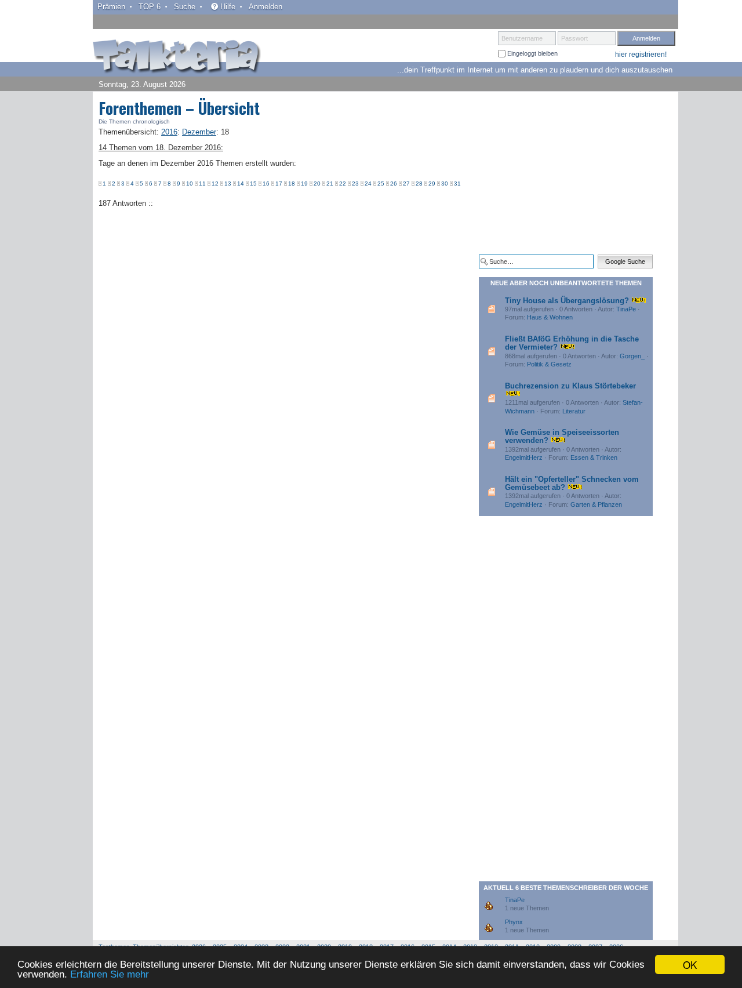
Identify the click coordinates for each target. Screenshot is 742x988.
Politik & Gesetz (549, 364)
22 (342, 183)
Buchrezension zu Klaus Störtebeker (570, 386)
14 (240, 183)
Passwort (574, 38)
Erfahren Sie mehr (109, 974)
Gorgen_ (632, 356)
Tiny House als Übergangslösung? (567, 300)
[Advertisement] (566, 172)
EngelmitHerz (524, 457)
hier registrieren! (641, 54)
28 (419, 183)
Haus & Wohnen (550, 317)
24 (368, 183)
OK (690, 964)
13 (227, 183)
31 (457, 183)
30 (444, 183)
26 (393, 183)
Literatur (573, 411)
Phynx (514, 921)
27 (406, 183)
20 (317, 183)
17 (278, 183)
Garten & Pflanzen (596, 504)
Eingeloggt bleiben (531, 53)
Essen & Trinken (593, 457)
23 (355, 183)
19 (304, 183)
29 (431, 183)
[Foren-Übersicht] (177, 57)
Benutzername (522, 38)
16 (266, 183)
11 (202, 183)
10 (189, 183)
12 (215, 183)
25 (380, 183)
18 (291, 183)
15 (253, 183)
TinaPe (626, 309)
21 (329, 183)
